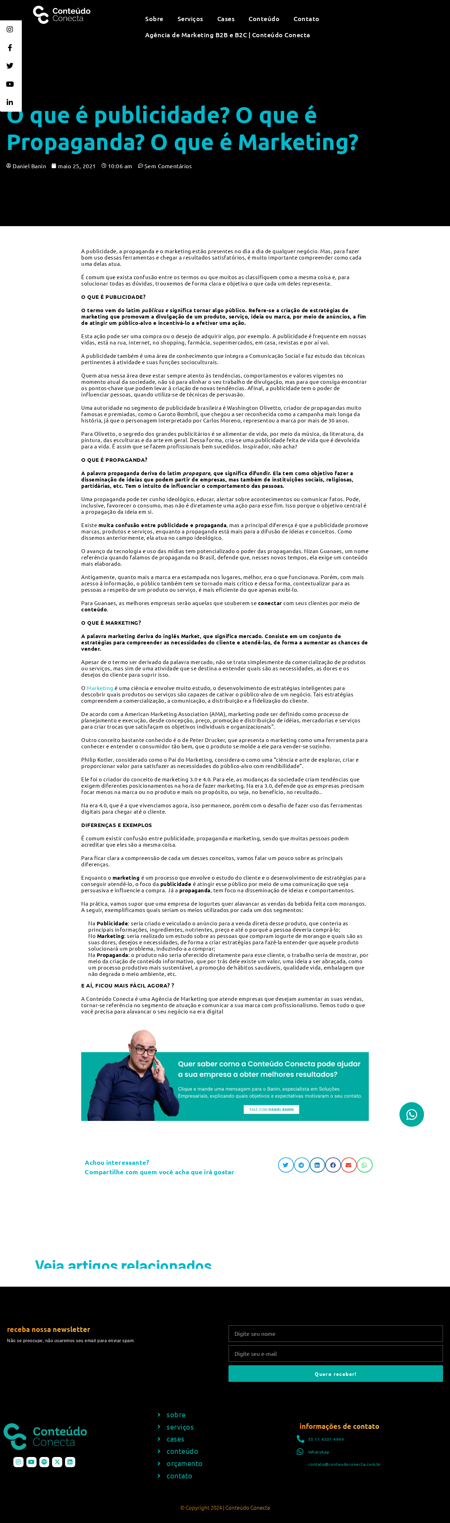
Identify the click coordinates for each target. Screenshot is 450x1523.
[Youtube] (31, 1462)
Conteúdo (264, 18)
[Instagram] (18, 1462)
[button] (286, 1165)
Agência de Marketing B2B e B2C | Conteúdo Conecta (227, 35)
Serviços (190, 18)
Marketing (100, 687)
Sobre (154, 18)
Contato (307, 18)
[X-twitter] (57, 1462)
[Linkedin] (70, 1462)
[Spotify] (44, 1462)
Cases (226, 18)
